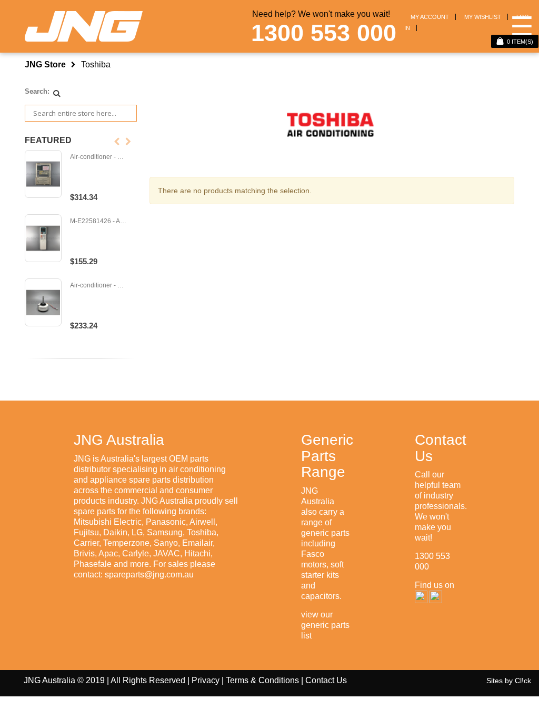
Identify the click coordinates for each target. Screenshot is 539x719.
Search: (37, 91)
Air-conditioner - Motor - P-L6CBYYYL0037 (98, 285)
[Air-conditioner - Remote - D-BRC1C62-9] (43, 174)
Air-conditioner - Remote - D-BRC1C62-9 (98, 157)
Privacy (205, 680)
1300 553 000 (323, 32)
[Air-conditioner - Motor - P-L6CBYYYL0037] (43, 302)
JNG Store (45, 64)
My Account (430, 17)
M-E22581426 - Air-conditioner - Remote (98, 221)
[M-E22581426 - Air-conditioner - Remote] (43, 238)
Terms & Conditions (262, 680)
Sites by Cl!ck (508, 680)
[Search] (57, 93)
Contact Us (326, 680)
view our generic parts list (325, 625)
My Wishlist (482, 17)
